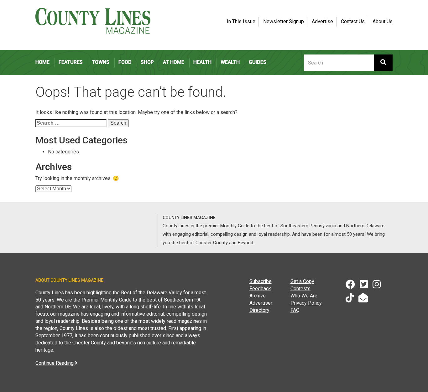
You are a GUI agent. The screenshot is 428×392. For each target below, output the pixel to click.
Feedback (260, 288)
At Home (173, 62)
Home (42, 62)
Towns (100, 62)
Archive (257, 296)
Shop (147, 62)
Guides (257, 62)
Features (71, 62)
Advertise (322, 21)
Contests (300, 288)
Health (202, 62)
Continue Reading (55, 363)
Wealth (230, 62)
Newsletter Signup (283, 21)
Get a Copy (302, 281)
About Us (383, 21)
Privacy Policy (306, 303)
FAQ (295, 310)
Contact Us (353, 21)
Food (125, 62)
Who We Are (303, 296)
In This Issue (241, 21)
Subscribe (260, 281)
